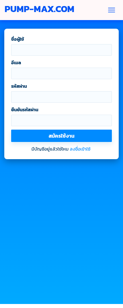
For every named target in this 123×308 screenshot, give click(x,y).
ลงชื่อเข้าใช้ (80, 148)
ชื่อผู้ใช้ (17, 39)
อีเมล (16, 62)
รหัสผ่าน (19, 86)
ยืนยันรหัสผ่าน (24, 109)
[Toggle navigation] (111, 10)
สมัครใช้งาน (61, 136)
